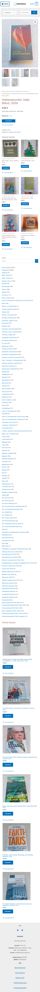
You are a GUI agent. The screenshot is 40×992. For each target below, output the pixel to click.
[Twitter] (22, 930)
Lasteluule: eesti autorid (18, 93)
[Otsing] (36, 261)
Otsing (4, 258)
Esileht (4, 91)
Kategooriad (19, 91)
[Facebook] (18, 930)
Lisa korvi (9, 121)
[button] (35, 22)
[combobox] (10, 13)
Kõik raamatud (11, 91)
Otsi (34, 12)
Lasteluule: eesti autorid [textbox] (10, 12)
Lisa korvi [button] (6, 168)
